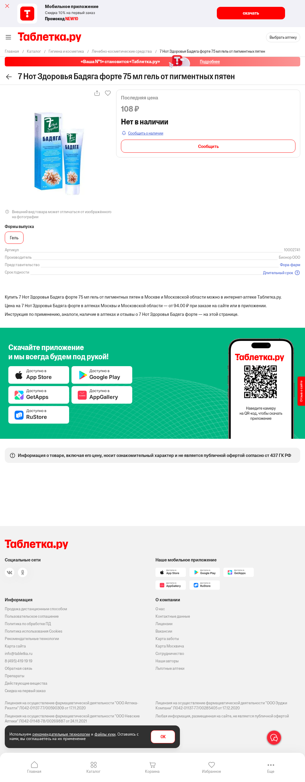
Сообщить (208, 146)
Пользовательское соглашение (32, 616)
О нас (160, 608)
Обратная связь (18, 668)
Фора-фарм (290, 264)
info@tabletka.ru (18, 653)
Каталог (93, 771)
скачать (251, 13)
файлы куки (105, 734)
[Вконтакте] (9, 572)
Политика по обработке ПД (28, 623)
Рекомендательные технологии (32, 638)
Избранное (211, 771)
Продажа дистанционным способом (36, 608)
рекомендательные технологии (61, 734)
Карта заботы (167, 638)
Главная (34, 771)
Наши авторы (167, 661)
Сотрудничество (169, 653)
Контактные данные (172, 616)
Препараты (14, 675)
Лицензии (163, 623)
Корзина (152, 771)
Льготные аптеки (169, 668)
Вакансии (163, 631)
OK (163, 736)
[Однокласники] (22, 572)
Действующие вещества (26, 683)
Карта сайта (15, 646)
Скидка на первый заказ (25, 690)
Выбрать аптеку (283, 37)
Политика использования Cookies (33, 631)
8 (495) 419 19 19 (18, 661)
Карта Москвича (169, 646)
